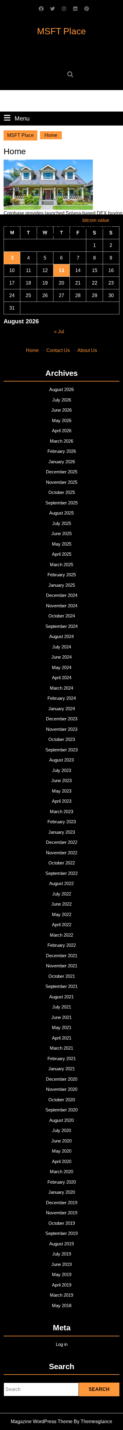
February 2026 (61, 451)
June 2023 (61, 780)
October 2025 (61, 492)
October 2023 (61, 739)
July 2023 (61, 770)
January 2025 (61, 585)
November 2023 (61, 729)
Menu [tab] (22, 118)
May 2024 (61, 667)
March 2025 (61, 564)
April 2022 (61, 924)
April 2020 (61, 1161)
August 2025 (61, 512)
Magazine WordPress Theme (42, 1421)
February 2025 (61, 574)
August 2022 (61, 883)
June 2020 (61, 1140)
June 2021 (61, 1017)
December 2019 (61, 1202)
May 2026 (61, 420)
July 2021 (61, 1006)
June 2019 (61, 1264)
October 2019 (61, 1223)
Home (32, 350)
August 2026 (61, 389)
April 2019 (61, 1284)
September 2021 (61, 986)
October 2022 (61, 862)
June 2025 (61, 533)
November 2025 (61, 482)
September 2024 (61, 626)
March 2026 (61, 441)
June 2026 (61, 410)
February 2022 (61, 945)
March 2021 (61, 1048)
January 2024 (61, 708)
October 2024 (61, 615)
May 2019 (61, 1274)
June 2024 (61, 657)
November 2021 (61, 965)
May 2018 (61, 1305)
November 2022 (61, 852)
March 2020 (61, 1171)
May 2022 (61, 914)
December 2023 (61, 718)
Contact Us (58, 350)
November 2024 (61, 605)
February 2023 (61, 821)
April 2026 (61, 430)
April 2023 (61, 801)
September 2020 (61, 1109)
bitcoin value (95, 220)
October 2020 (61, 1099)
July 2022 (61, 893)
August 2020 (61, 1120)
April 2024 (61, 677)
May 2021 (61, 1027)
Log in (61, 1344)
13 (61, 270)
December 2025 (61, 471)
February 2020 (61, 1182)
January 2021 (61, 1068)
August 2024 (61, 636)
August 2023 (61, 759)
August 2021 (61, 996)
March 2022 (61, 935)
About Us (87, 350)
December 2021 (61, 955)
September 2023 (61, 749)
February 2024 (61, 698)
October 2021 (61, 976)
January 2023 (61, 832)
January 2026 (61, 461)
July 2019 (61, 1253)
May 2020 (61, 1150)
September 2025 (61, 502)
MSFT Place (61, 31)
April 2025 (61, 554)
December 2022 (61, 842)
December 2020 (61, 1079)
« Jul (59, 331)
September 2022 (61, 873)
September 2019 (61, 1233)
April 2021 (61, 1037)
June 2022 (61, 904)
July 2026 (61, 399)
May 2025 (61, 543)
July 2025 (61, 523)
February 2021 (61, 1058)
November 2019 (61, 1212)
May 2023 (61, 790)
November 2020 (61, 1089)
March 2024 (61, 688)
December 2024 (61, 595)
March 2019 (61, 1295)
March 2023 (61, 811)
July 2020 (61, 1130)
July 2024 (61, 646)
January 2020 (61, 1192)
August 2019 (61, 1243)
